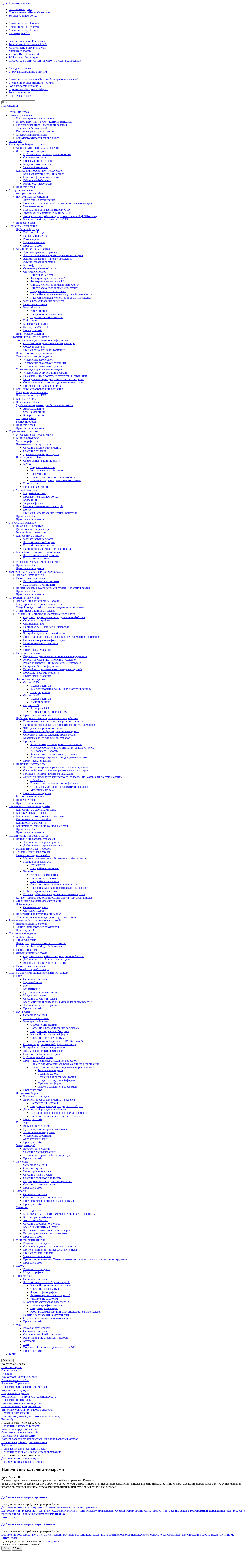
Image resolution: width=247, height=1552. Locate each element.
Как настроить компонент (39, 584)
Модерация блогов (34, 995)
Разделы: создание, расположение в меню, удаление (55, 656)
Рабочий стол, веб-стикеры (32, 969)
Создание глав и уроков (37, 1174)
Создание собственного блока (41, 1223)
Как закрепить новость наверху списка (54, 754)
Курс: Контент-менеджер (16, 3)
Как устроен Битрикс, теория (27, 144)
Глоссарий (15, 141)
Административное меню (39, 261)
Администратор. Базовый (24, 23)
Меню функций (33, 265)
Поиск (27, 509)
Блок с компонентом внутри (40, 1226)
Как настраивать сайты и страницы (45, 1233)
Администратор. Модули (24, 26)
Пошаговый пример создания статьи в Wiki (50, 1347)
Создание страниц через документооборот (56, 1106)
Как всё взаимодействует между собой (39, 170)
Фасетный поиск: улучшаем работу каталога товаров (55, 770)
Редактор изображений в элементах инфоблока (52, 662)
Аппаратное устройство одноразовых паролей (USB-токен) (60, 216)
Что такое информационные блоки (37, 600)
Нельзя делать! (25, 930)
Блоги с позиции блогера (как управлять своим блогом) (57, 1001)
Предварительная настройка (40, 496)
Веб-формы (23, 1011)
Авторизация (9, 105)
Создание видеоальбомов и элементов (54, 884)
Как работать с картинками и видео (38, 551)
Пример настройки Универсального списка (50, 1249)
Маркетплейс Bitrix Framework (27, 47)
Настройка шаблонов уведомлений (45, 1047)
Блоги (19, 975)
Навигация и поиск (35, 304)
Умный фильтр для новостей (33, 848)
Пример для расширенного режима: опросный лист (62, 1067)
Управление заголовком (38, 359)
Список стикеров (33, 910)
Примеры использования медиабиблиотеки (50, 512)
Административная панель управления (47, 258)
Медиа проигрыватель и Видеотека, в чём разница (54, 858)
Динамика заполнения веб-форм (43, 1050)
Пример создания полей (38, 1252)
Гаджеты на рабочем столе (46, 317)
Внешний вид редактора (31, 532)
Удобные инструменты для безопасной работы (44, 405)
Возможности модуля (36, 1096)
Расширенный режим (36, 1021)
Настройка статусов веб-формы (49, 1034)
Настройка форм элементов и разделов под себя (52, 669)
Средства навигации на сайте (41, 460)
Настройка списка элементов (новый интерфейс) (60, 297)
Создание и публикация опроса (42, 1197)
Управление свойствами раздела (43, 366)
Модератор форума (35, 1272)
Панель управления (35, 235)
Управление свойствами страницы (44, 362)
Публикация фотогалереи (46, 1305)
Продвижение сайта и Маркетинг (29, 12)
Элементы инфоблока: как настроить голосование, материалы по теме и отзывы (72, 776)
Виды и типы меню (42, 467)
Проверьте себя (25, 186)
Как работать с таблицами (39, 542)
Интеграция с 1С (19, 33)
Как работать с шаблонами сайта (36, 809)
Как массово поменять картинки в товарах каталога (62, 747)
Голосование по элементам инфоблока (54, 783)
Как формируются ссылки (32, 392)
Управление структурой (23, 431)
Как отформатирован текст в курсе (37, 137)
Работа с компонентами (30, 578)
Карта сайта (30, 483)
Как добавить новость (44, 750)
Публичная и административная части (47, 154)
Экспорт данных (40, 685)
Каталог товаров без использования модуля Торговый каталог (54, 897)
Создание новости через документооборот (56, 1115)
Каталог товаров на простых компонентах (56, 744)
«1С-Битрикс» (50, 1541)
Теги (26, 1344)
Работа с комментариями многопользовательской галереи (65, 1311)
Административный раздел (33, 248)
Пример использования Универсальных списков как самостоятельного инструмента (75, 1259)
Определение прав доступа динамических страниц (54, 382)
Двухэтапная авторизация (32, 196)
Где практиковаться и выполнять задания (41, 124)
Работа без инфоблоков (37, 183)
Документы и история (44, 1102)
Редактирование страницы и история (46, 1337)
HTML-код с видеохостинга (40, 891)
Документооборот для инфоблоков (44, 1109)
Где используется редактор (32, 529)
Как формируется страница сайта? (44, 173)
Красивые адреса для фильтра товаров (46, 737)
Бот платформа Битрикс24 (25, 85)
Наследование (39, 473)
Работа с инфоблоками (37, 180)
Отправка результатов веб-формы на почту (49, 1044)
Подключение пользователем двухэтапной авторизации (57, 203)
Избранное (30, 320)
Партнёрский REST (21, 95)
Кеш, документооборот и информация (39, 388)
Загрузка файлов (26, 418)
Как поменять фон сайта (31, 822)
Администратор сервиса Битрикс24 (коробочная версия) (43, 79)
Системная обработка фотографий (44, 640)
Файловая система (34, 157)
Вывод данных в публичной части (44, 962)
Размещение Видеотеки (44, 874)
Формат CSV (31, 682)
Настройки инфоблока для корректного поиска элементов (59, 724)
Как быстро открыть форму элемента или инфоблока (56, 767)
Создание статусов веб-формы (56, 1080)
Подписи (28, 646)
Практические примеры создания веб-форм (50, 1060)
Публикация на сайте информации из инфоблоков (47, 718)
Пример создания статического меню (53, 477)
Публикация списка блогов (40, 992)
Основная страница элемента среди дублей (49, 734)
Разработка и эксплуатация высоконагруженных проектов (45, 60)
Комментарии (31, 988)
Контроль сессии (33, 415)
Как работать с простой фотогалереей (46, 1282)
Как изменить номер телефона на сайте (40, 816)
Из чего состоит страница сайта (35, 353)
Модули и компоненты (37, 164)
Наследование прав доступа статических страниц (53, 379)
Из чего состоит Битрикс (31, 151)
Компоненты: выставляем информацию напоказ (53, 721)
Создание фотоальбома (44, 1288)
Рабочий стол (31, 307)
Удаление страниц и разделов (41, 454)
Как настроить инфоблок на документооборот (58, 1112)
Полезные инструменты (31, 763)
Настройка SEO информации (41, 666)
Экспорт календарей (35, 1138)
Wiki (18, 1324)
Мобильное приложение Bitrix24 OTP (46, 209)
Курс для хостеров (20, 68)
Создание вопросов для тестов (42, 1177)
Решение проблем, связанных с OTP (45, 219)
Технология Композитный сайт (28, 44)
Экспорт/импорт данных (31, 679)
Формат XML (31, 695)
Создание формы (48, 1073)
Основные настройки (36, 620)
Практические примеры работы (28, 835)
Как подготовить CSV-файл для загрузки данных (60, 688)
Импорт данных (40, 692)
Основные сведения (35, 907)
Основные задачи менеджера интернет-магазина (46, 917)
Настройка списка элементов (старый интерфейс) (61, 294)
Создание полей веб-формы (47, 1037)
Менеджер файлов (27, 441)
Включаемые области (29, 402)
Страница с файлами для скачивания (38, 900)
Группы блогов (32, 982)
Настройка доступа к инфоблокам (44, 633)
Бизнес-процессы (19, 92)
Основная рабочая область (39, 268)
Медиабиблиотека (27, 490)
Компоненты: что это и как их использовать (36, 571)
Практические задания (30, 333)
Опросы (21, 1190)
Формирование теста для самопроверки (47, 1181)
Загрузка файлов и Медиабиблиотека (39, 946)
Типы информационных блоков (35, 610)
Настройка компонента (44, 881)
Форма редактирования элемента (43, 300)
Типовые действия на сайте (33, 128)
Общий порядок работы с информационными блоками (50, 607)
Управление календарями (39, 1132)
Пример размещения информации (44, 349)
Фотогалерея (24, 1275)
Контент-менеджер (20, 9)
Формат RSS (31, 705)
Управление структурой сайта (34, 434)
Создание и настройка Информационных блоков (53, 956)
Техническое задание (50, 1070)
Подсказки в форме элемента (41, 672)
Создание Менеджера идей (39, 1151)
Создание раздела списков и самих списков (50, 1246)
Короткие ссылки (26, 398)
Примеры (29, 741)
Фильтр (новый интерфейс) (47, 281)
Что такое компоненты (30, 574)
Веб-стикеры (24, 904)
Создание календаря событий (34, 851)
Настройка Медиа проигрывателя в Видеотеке (59, 887)
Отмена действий (34, 411)
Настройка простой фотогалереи (50, 1285)
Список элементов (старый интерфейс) (54, 284)
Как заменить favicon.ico (31, 812)
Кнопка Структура (27, 437)
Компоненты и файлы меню (47, 470)
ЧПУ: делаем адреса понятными (43, 728)
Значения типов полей (37, 1256)
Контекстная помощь (36, 323)
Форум (20, 1265)
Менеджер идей (25, 1145)
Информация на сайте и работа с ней (31, 336)
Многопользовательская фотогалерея (46, 1301)
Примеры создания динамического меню (55, 480)
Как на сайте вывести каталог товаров (47, 1230)
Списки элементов (34, 271)
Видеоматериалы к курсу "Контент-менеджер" (45, 121)
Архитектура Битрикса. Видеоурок (37, 147)
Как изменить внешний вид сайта (29, 806)
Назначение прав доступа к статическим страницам (55, 375)
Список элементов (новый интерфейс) (54, 287)
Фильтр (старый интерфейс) (47, 278)
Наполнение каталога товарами (35, 838)
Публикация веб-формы (38, 1057)
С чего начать (24, 936)
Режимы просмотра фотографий (50, 1295)
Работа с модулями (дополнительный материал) (38, 972)
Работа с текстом (26, 949)
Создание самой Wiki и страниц (42, 1334)
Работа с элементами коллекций (43, 506)
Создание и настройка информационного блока (45, 613)
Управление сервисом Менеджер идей (47, 1155)
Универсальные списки (30, 1239)
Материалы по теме (42, 789)
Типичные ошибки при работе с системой (35, 920)
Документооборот (27, 1093)
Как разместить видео (36, 558)
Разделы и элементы (28, 653)
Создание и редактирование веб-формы (54, 1027)
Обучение (22, 1161)
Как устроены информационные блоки (40, 604)
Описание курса (19, 111)
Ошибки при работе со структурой (37, 926)
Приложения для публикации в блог (38, 913)
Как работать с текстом (30, 535)
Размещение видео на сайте (33, 855)
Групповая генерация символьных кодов (48, 773)
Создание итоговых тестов (39, 1184)
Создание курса (32, 1168)
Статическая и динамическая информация (42, 340)
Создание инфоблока (43, 878)
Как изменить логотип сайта (33, 819)
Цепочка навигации (35, 486)
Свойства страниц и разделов (34, 356)
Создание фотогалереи (44, 1308)
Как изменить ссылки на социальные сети (42, 825)
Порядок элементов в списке (48, 291)
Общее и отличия (34, 346)
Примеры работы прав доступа (42, 385)
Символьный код (33, 623)
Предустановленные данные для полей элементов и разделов (61, 636)
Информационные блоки (38, 160)
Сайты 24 (22, 1207)
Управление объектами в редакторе (38, 561)
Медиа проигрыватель (37, 861)
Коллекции (30, 499)
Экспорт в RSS (39, 708)
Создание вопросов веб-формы (49, 1031)
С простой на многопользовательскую (47, 1318)
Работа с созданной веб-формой (57, 1086)
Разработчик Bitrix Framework (27, 41)
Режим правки (32, 239)
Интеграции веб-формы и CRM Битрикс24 (56, 1041)
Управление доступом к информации (39, 369)
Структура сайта (26, 939)
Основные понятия (35, 979)
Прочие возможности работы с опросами (48, 1200)
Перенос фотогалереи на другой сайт (46, 1314)
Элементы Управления (23, 225)
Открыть (7, 1360)
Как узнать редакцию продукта (35, 131)
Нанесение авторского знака (40, 643)
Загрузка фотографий (43, 1292)
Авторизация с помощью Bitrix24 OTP (47, 212)
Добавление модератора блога (41, 1005)
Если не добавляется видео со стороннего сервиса (54, 894)
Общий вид (37, 780)
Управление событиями (37, 1135)
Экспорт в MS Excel (35, 327)
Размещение (37, 864)
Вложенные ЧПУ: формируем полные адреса (51, 731)
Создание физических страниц (42, 177)
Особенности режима (43, 1024)
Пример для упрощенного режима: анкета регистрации (64, 1063)
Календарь (22, 1122)
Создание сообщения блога (40, 998)
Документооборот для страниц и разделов (49, 1099)
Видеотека (29, 871)
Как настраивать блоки (37, 1217)
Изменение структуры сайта (33, 444)
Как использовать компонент (41, 581)
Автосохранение (33, 408)
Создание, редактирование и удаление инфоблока (54, 617)
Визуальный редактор (22, 522)
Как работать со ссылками (39, 545)
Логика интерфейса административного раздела (53, 255)
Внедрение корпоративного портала (31, 82)
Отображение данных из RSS (48, 711)
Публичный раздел (27, 229)
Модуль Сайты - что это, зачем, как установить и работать (59, 1213)
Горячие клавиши (34, 242)
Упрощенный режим (36, 1018)
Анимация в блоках (35, 1220)
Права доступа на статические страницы (41, 943)
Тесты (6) (14, 1353)
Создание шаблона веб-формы (42, 1054)
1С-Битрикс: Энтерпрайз (24, 57)
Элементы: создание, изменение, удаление (49, 659)
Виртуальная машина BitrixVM (28, 71)
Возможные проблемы (30, 796)
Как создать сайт (33, 1210)
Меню (27, 463)
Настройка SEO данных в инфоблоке (46, 626)
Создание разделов (34, 450)
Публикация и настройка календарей (46, 1129)
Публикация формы (50, 1083)
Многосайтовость (20, 50)
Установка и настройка (23, 15)
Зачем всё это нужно (35, 167)
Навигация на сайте (28, 457)
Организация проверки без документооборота (58, 757)
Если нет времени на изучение (35, 118)
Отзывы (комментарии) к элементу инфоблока (59, 786)
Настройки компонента (44, 868)
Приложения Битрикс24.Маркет (28, 89)
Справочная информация (31, 134)
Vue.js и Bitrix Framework (24, 54)
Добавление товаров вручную (41, 842)
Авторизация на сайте (22, 190)
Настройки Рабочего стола (46, 314)
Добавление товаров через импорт (44, 845)
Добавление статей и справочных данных (49, 959)
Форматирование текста (38, 538)
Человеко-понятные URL (31, 395)
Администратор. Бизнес (23, 30)
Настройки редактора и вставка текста (47, 548)
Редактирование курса (37, 1171)
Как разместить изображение (41, 555)
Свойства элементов (35, 630)
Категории (29, 1340)
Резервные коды (33, 206)
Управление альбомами (44, 1298)
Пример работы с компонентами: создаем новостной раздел (53, 587)
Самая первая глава (21, 115)
